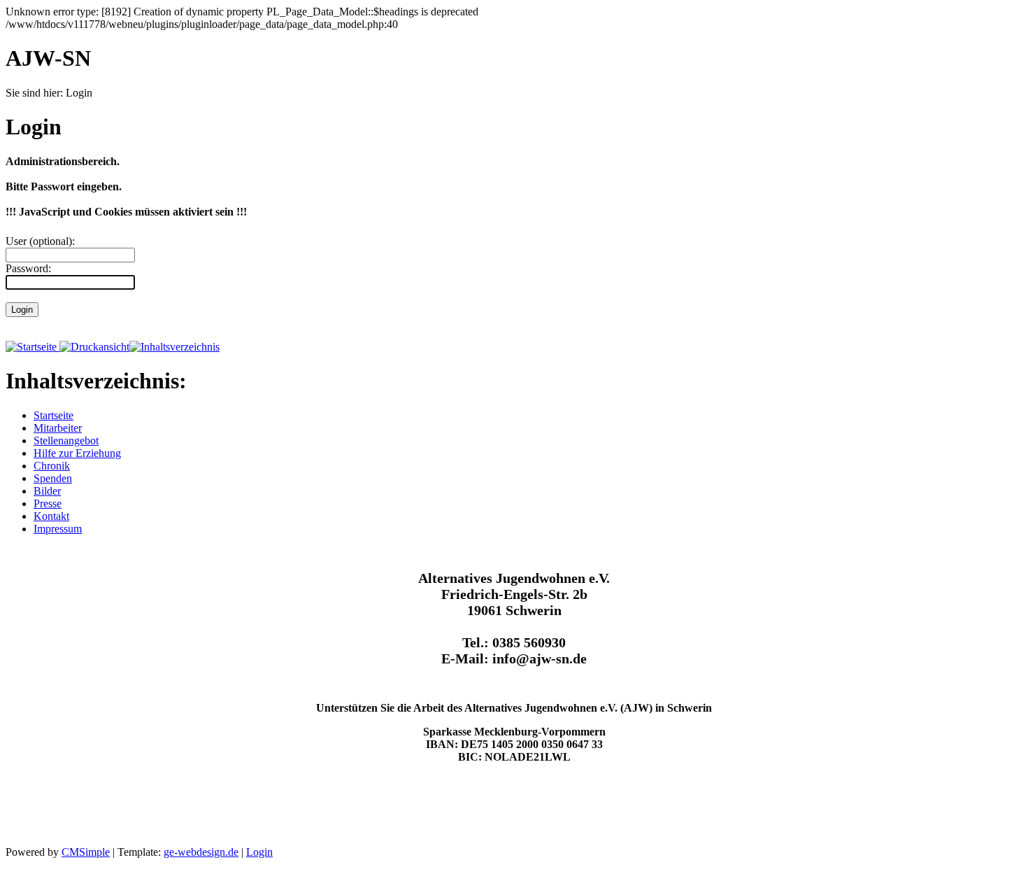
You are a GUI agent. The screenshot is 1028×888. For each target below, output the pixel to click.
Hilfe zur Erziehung (77, 453)
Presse (48, 503)
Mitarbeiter (58, 428)
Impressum (58, 529)
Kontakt (51, 516)
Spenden (53, 478)
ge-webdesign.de (201, 852)
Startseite (53, 415)
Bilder (47, 491)
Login (259, 852)
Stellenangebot (66, 440)
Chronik (52, 466)
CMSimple (86, 852)
